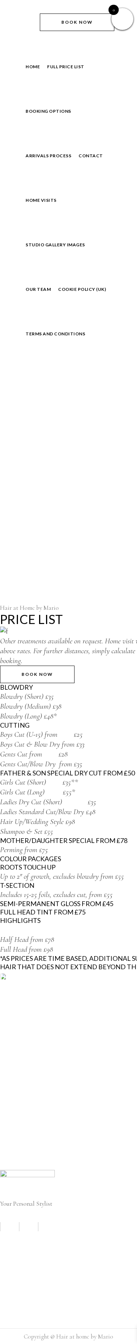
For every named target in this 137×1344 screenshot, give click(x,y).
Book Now (37, 674)
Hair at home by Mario (84, 1336)
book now (77, 22)
